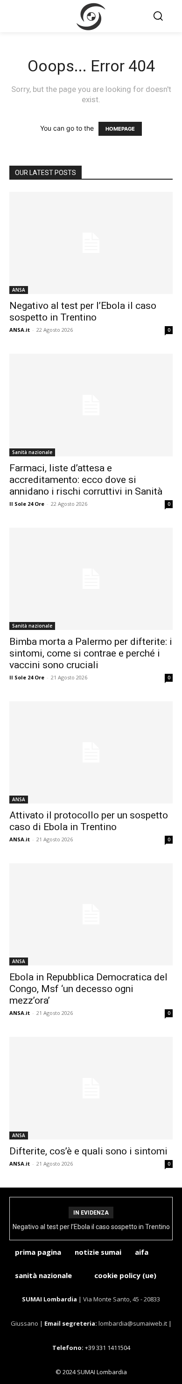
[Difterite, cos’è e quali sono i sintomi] (91, 1088)
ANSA (18, 290)
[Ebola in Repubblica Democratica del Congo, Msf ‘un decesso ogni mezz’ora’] (91, 914)
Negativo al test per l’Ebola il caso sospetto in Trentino (82, 311)
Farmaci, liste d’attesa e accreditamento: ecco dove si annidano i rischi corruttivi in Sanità (85, 479)
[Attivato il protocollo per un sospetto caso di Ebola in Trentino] (91, 752)
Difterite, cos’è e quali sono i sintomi (88, 1151)
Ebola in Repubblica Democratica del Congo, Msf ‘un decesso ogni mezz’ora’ (88, 989)
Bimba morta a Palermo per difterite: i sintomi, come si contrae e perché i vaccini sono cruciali (90, 653)
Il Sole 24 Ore (26, 503)
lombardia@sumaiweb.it (133, 1323)
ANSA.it (19, 329)
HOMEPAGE (120, 129)
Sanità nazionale (32, 452)
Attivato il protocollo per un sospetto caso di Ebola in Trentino (88, 821)
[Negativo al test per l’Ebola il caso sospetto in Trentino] (91, 243)
